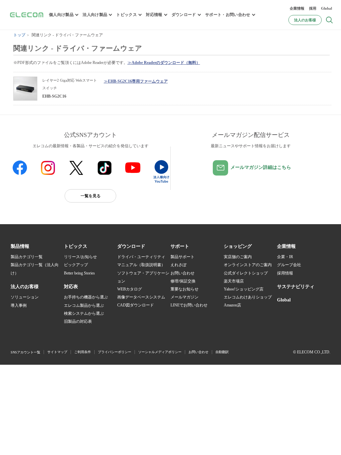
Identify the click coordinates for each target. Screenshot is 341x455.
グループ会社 (289, 264)
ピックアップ (76, 264)
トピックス (126, 14)
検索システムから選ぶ (84, 313)
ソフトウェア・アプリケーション (143, 277)
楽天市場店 (234, 281)
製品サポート (182, 256)
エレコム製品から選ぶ (84, 305)
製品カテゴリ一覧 (27, 256)
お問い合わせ (182, 273)
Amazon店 (232, 305)
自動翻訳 (222, 352)
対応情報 (154, 14)
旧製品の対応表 (78, 321)
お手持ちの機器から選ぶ (86, 297)
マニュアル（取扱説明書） (141, 264)
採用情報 (285, 273)
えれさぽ (178, 264)
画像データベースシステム (141, 297)
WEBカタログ (129, 289)
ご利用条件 (82, 352)
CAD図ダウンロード (135, 305)
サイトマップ (57, 352)
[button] (75, 246)
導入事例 (19, 305)
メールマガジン (184, 297)
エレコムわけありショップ (248, 297)
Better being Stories (79, 273)
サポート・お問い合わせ (227, 14)
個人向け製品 (61, 14)
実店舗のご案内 (238, 256)
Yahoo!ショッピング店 (243, 289)
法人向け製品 (95, 14)
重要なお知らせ (184, 289)
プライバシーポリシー (114, 352)
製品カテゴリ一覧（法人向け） (35, 268)
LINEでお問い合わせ (188, 305)
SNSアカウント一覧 (25, 352)
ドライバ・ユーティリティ (141, 256)
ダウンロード (183, 14)
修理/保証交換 (182, 281)
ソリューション (25, 297)
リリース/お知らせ (80, 256)
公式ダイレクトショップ (246, 273)
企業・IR (285, 256)
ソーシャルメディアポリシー (159, 352)
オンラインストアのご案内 (248, 264)
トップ (19, 35)
